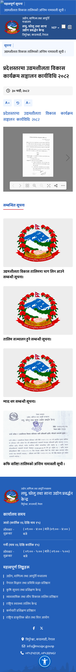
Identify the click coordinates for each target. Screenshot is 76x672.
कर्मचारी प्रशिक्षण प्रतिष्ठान (21, 610)
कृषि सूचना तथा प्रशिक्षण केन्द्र (23, 590)
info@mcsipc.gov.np (40, 646)
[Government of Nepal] (12, 27)
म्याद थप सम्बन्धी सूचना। (19, 402)
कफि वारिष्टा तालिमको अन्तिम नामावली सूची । (34, 464)
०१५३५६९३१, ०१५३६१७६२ (40, 653)
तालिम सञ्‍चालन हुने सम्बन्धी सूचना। (27, 339)
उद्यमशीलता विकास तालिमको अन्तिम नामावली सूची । (35, 10)
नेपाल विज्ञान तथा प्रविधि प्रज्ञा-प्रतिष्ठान (28, 583)
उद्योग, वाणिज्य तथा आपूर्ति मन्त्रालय (26, 576)
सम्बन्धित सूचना (14, 205)
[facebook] (34, 628)
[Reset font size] (18, 102)
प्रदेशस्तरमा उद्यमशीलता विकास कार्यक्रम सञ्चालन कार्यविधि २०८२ (38, 116)
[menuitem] (38, 532)
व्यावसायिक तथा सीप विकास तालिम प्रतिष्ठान (32, 597)
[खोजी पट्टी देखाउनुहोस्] (64, 27)
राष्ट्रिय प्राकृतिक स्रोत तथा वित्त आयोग (27, 617)
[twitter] (41, 628)
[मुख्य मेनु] (70, 27)
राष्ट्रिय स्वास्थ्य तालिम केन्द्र (21, 604)
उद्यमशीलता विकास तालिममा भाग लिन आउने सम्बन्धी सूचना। (33, 274)
